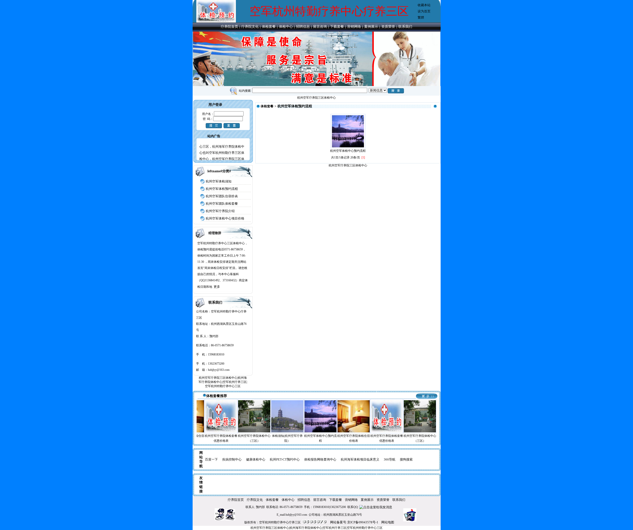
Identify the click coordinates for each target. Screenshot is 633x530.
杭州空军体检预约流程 (222, 189)
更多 (217, 286)
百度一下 (211, 459)
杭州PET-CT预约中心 (285, 459)
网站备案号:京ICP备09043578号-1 (354, 522)
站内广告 (213, 136)
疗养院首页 (229, 26)
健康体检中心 (255, 459)
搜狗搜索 (406, 459)
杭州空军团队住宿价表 (222, 196)
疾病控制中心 (232, 459)
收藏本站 (424, 5)
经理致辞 (214, 233)
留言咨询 (320, 26)
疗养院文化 (250, 26)
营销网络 (354, 26)
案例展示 (371, 26)
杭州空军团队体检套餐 (222, 203)
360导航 (389, 459)
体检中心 (286, 26)
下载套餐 (337, 26)
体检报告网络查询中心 (320, 459)
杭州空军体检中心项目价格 (225, 218)
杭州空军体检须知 (218, 181)
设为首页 (424, 11)
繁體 (421, 17)
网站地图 (387, 522)
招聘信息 (303, 26)
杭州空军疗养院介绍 (220, 211)
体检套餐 (269, 26)
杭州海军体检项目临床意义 (360, 459)
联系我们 (405, 26)
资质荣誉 (388, 26)
